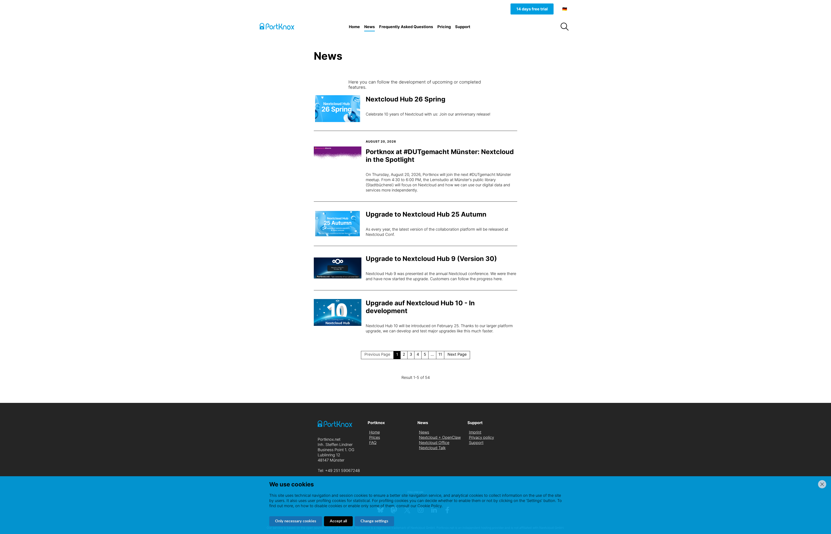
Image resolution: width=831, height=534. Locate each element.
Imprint (475, 432)
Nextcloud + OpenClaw (440, 437)
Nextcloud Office (434, 442)
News (369, 26)
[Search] (564, 27)
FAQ (373, 442)
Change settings (374, 521)
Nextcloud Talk (432, 448)
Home (354, 26)
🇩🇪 (564, 9)
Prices (374, 437)
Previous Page (377, 354)
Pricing (444, 26)
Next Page (457, 354)
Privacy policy (481, 437)
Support (462, 26)
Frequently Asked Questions (406, 26)
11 (440, 354)
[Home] (281, 27)
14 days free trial (532, 9)
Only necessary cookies (295, 521)
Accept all (338, 521)
